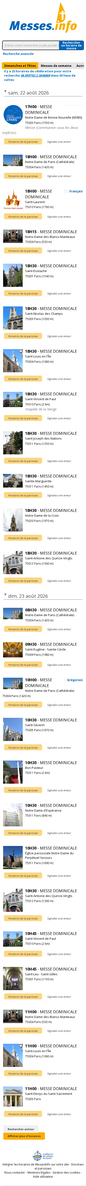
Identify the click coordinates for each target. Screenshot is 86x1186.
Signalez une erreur (59, 141)
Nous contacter (14, 1172)
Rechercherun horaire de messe (71, 45)
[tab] (20, 65)
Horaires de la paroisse (23, 141)
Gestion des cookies (66, 1172)
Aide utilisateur (43, 1177)
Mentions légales (38, 1172)
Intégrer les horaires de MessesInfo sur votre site (36, 1164)
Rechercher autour (21, 1129)
